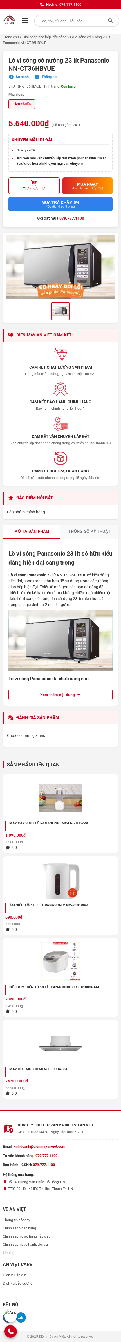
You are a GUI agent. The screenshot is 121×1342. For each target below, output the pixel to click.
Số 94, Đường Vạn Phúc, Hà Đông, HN (36, 1182)
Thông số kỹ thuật (89, 531)
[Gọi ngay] (10, 1331)
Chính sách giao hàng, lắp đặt (26, 1236)
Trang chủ (11, 37)
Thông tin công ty (16, 1220)
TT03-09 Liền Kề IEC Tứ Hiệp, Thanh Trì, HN (40, 1189)
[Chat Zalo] (10, 1316)
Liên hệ (8, 1252)
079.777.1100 (71, 218)
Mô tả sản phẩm (31, 531)
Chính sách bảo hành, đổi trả (25, 1244)
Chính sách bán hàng (19, 1228)
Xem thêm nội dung (58, 695)
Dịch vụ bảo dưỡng (17, 1283)
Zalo (21, 1317)
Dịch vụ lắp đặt (14, 1275)
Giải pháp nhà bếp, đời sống (44, 37)
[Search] (110, 20)
